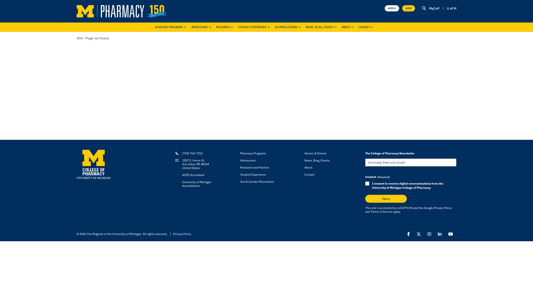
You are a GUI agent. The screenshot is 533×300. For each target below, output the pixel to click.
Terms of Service (381, 212)
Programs (169, 27)
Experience (252, 27)
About (346, 27)
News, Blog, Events (319, 27)
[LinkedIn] (440, 234)
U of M (451, 8)
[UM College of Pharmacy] (94, 164)
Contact (364, 27)
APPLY (392, 8)
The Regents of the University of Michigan (114, 234)
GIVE (409, 8)
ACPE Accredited (193, 175)
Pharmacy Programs (253, 153)
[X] (418, 234)
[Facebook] (408, 234)
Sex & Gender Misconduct (257, 182)
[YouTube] (450, 234)
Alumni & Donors (315, 153)
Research (223, 27)
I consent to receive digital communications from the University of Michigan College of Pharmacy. (407, 186)
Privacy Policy (443, 208)
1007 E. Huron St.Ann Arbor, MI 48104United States (195, 164)
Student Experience (253, 174)
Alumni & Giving (286, 27)
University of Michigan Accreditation (196, 184)
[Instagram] (429, 234)
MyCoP (434, 8)
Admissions (199, 27)
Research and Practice (254, 167)
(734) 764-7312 (192, 153)
